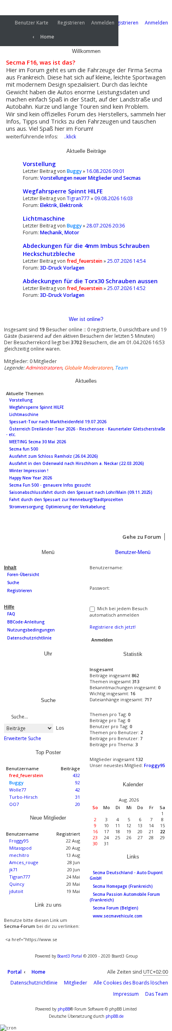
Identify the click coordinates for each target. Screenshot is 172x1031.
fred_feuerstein (84, 261)
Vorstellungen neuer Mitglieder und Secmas (90, 178)
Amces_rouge (23, 862)
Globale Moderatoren (88, 368)
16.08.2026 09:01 (105, 171)
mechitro (19, 855)
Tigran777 (78, 198)
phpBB (64, 1009)
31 (77, 797)
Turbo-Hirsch (23, 797)
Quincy (16, 884)
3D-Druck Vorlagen (62, 267)
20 (77, 804)
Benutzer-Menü (132, 552)
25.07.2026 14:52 (126, 288)
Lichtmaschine (44, 218)
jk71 (13, 870)
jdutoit (16, 891)
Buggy (74, 171)
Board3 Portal (69, 956)
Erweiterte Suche (22, 738)
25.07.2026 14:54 (126, 261)
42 (77, 790)
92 (77, 782)
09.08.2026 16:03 (113, 198)
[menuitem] (26, 23)
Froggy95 (18, 841)
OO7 (14, 804)
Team (121, 368)
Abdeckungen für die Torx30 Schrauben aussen (90, 281)
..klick (70, 136)
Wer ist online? (86, 319)
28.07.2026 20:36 (105, 225)
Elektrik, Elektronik (61, 205)
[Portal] (17, 34)
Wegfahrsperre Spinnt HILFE (63, 191)
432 (76, 775)
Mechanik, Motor (59, 232)
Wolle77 (17, 790)
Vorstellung (39, 164)
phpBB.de (115, 1016)
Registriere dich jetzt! (113, 627)
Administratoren (44, 368)
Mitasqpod (20, 848)
